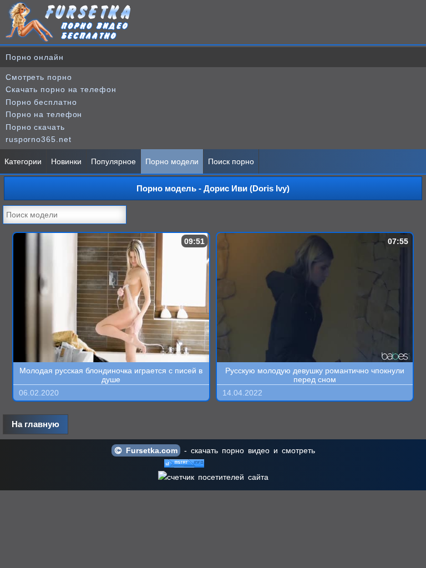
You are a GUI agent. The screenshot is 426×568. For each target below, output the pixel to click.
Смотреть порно (39, 77)
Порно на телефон (44, 114)
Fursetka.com (150, 450)
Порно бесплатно (41, 102)
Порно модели (172, 161)
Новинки (66, 161)
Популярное (113, 161)
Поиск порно (231, 161)
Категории (23, 161)
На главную (35, 424)
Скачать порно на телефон (61, 89)
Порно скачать (35, 127)
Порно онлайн (35, 57)
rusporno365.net (39, 139)
